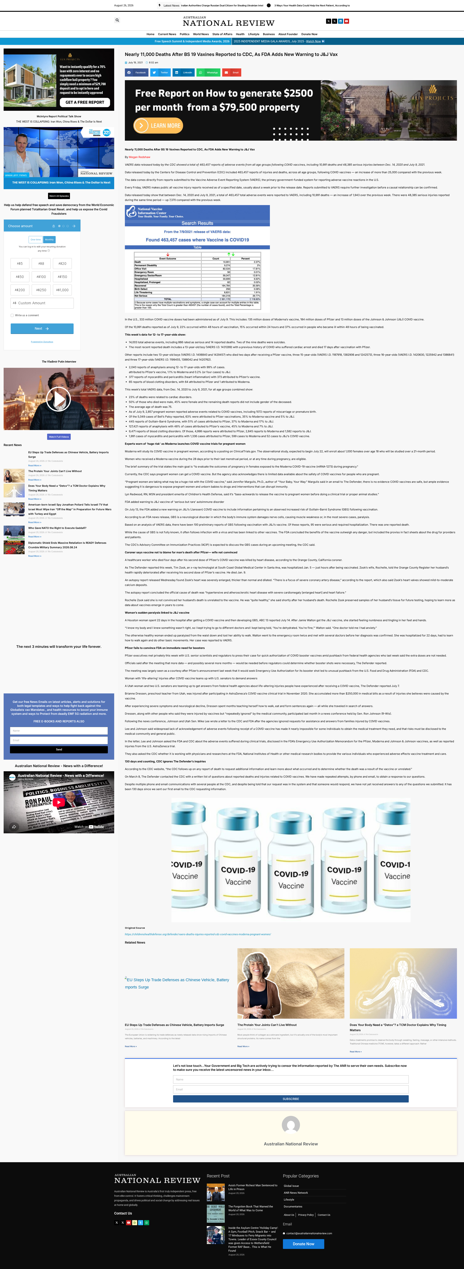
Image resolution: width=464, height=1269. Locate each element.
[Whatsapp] (146, 1222)
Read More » (34, 465)
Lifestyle (253, 34)
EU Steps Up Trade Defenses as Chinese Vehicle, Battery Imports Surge (174, 1025)
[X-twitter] (328, 21)
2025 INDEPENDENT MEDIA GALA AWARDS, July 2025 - (277, 41)
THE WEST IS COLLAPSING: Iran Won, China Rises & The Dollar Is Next (59, 121)
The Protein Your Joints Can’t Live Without (55, 471)
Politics (184, 34)
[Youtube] (128, 1222)
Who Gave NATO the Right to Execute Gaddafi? (57, 527)
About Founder (288, 34)
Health (240, 34)
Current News (167, 34)
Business (269, 34)
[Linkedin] (340, 21)
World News (201, 34)
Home (150, 34)
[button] (117, 20)
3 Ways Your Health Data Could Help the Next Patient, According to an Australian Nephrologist (274, 5)
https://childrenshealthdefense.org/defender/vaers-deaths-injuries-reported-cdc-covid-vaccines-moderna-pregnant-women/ (198, 934)
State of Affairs (222, 34)
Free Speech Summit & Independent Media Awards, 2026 (192, 41)
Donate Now (309, 34)
